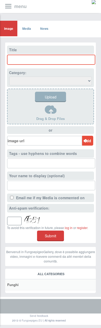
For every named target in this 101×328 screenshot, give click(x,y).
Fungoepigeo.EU (32, 320)
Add (87, 140)
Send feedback (39, 316)
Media (26, 28)
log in (69, 227)
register (82, 227)
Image (8, 28)
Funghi (13, 284)
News (44, 28)
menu (20, 6)
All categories (51, 274)
